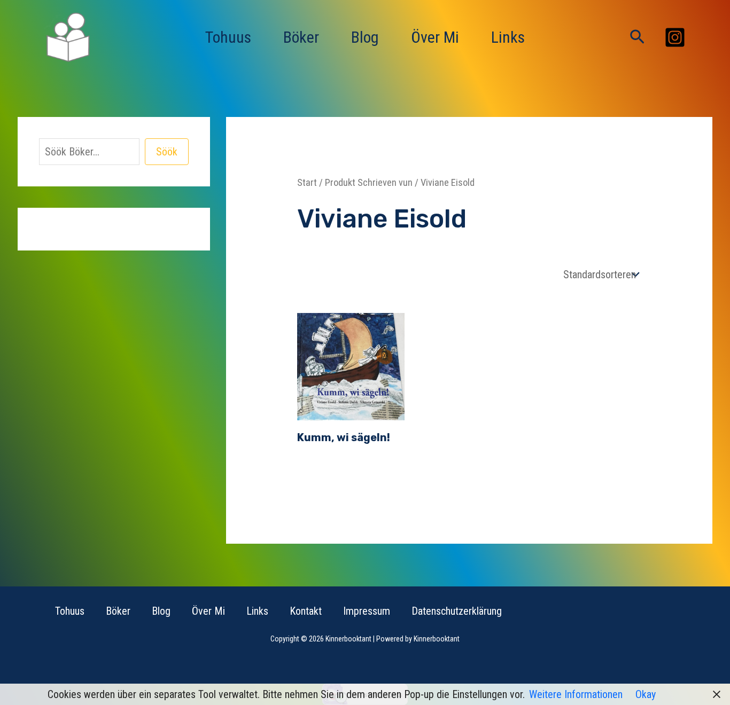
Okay (645, 694)
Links (508, 37)
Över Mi (435, 37)
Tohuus (228, 37)
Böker (301, 37)
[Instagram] (675, 37)
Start (307, 182)
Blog (365, 37)
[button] (637, 37)
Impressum (366, 611)
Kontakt (306, 611)
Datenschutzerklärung (456, 611)
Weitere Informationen (576, 694)
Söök (166, 151)
